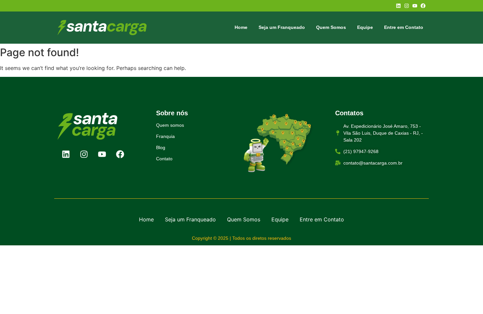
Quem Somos (331, 27)
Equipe (365, 27)
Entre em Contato (403, 27)
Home (241, 27)
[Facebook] (423, 5)
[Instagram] (406, 5)
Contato (164, 158)
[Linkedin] (398, 5)
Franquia (165, 136)
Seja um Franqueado (282, 27)
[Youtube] (414, 5)
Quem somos (170, 125)
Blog (160, 147)
